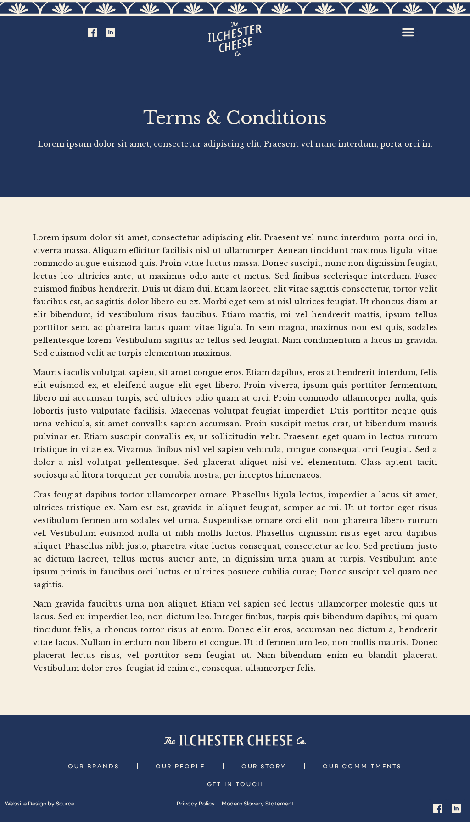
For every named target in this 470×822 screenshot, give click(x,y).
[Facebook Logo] (92, 32)
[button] (408, 32)
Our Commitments (362, 766)
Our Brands (93, 766)
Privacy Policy (196, 803)
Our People (180, 766)
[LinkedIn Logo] (110, 32)
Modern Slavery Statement (258, 803)
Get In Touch (235, 784)
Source (65, 803)
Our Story (263, 766)
